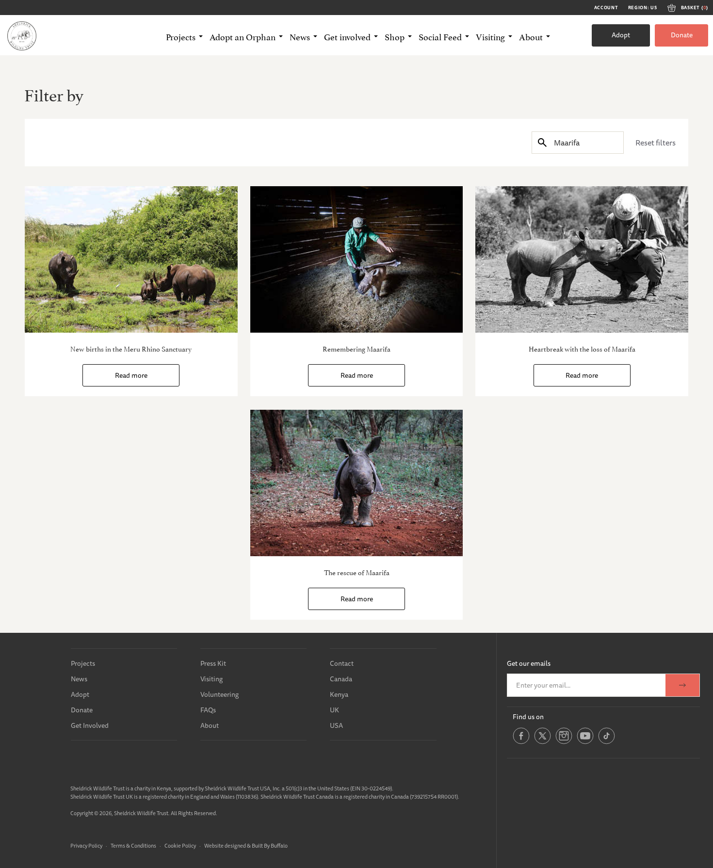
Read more (131, 375)
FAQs (208, 710)
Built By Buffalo (270, 845)
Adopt (621, 35)
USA (336, 725)
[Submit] (542, 142)
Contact (342, 663)
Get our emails (529, 663)
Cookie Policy (180, 845)
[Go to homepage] (21, 35)
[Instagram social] (563, 742)
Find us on (528, 716)
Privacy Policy (86, 845)
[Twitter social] (542, 742)
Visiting (211, 679)
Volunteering (219, 694)
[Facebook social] (521, 742)
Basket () (694, 7)
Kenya (339, 694)
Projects (83, 663)
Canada (341, 679)
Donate (682, 35)
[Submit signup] (682, 685)
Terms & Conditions (133, 845)
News (79, 679)
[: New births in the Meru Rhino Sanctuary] (131, 259)
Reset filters (655, 142)
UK (334, 710)
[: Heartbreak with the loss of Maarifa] (581, 259)
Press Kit (213, 663)
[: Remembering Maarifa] (356, 259)
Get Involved (90, 725)
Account (606, 7)
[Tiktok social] (606, 742)
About (209, 725)
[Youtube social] (585, 742)
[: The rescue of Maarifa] (356, 483)
